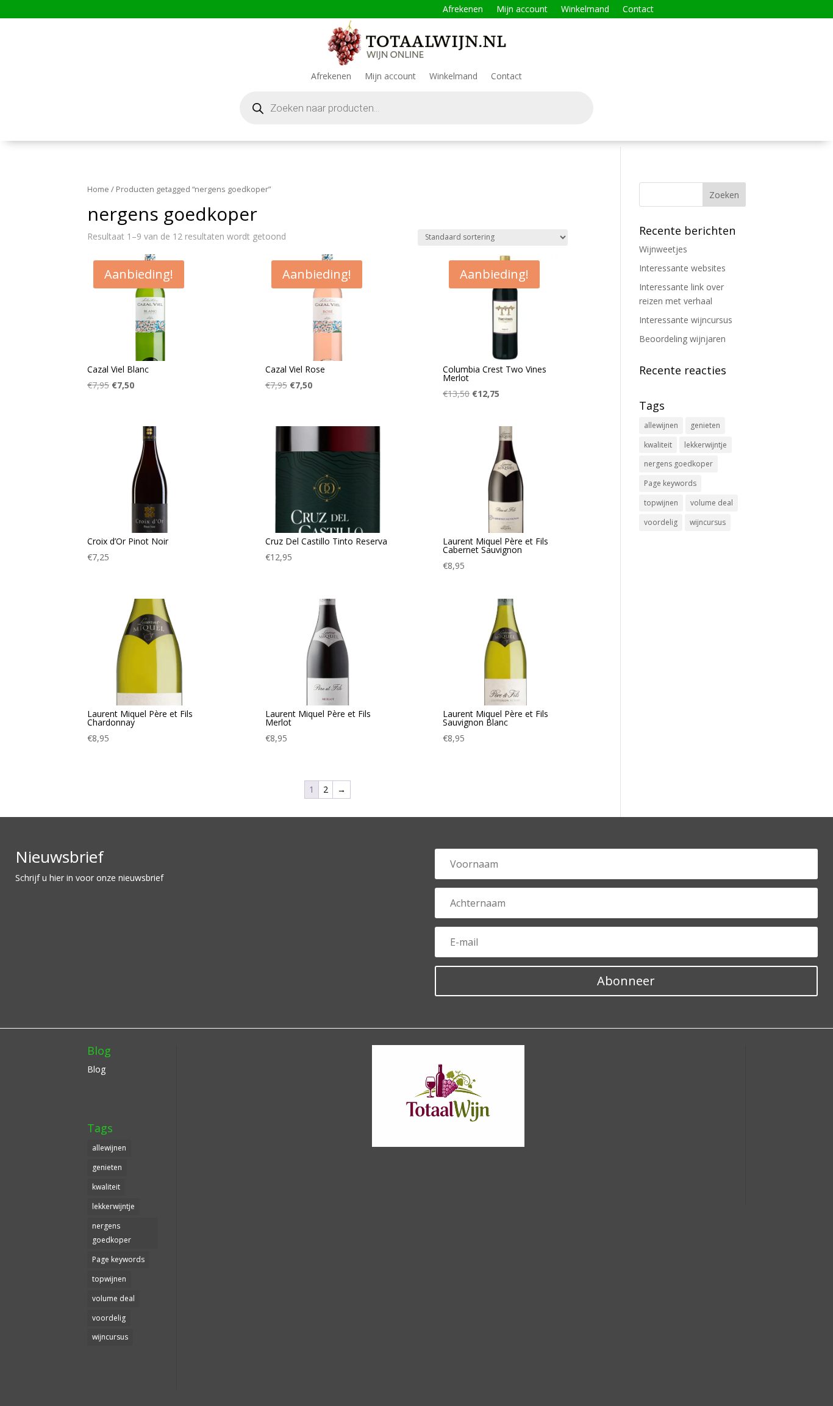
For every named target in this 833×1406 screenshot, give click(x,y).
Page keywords (670, 483)
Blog (96, 1069)
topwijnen (661, 503)
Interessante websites (682, 268)
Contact (638, 10)
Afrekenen (463, 10)
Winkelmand (585, 10)
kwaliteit (658, 445)
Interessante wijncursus (685, 320)
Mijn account (522, 10)
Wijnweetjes (663, 249)
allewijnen (661, 425)
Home (98, 189)
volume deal (711, 503)
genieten (705, 425)
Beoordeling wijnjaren (682, 338)
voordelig (660, 522)
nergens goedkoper (678, 464)
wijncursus (708, 522)
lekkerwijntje (705, 445)
